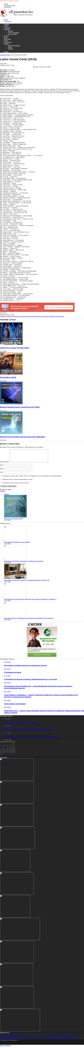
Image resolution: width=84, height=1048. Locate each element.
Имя (2, 465)
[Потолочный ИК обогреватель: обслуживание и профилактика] (16, 985)
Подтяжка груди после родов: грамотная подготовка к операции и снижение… (30, 599)
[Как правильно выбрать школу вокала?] (15, 540)
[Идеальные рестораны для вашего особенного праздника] (15, 559)
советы (53, 1038)
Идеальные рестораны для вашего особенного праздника (23, 561)
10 (1, 748)
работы (31, 1038)
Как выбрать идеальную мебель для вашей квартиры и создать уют (26, 580)
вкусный (7, 1035)
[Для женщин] (16, 16)
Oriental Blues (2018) (8, 377)
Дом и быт (7, 27)
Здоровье (7, 29)
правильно (74, 1035)
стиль (58, 1038)
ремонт (35, 1038)
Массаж (10, 31)
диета (23, 1035)
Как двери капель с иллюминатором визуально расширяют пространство (28, 618)
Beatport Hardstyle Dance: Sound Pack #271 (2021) (20, 407)
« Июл (2, 756)
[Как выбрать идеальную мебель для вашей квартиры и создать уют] (15, 578)
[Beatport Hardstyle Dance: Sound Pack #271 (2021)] (11, 403)
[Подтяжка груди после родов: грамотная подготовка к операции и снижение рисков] (15, 597)
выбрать (14, 1035)
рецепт (40, 1038)
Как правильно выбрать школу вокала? (17, 542)
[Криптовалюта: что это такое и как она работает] (17, 803)
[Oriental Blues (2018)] (11, 374)
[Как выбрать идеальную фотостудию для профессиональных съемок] (17, 1008)
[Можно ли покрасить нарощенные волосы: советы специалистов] (17, 848)
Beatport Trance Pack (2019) (13, 518)
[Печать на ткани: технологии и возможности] (20, 1031)
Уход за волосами (13, 32)
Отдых (6, 40)
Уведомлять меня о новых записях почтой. (15, 483)
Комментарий (5, 462)
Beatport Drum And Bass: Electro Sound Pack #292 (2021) (22, 437)
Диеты (6, 26)
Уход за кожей (12, 34)
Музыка (10, 49)
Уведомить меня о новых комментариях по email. (17, 479)
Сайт (1, 472)
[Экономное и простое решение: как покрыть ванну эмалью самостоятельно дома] (17, 780)
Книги (10, 47)
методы (38, 1035)
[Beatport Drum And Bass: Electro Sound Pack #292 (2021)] (11, 433)
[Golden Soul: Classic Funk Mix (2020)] (11, 344)
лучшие (33, 1035)
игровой (29, 1035)
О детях (6, 36)
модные (43, 1035)
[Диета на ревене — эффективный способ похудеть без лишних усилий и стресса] (17, 962)
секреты (46, 1038)
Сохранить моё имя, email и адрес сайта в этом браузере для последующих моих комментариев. (32, 476)
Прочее (6, 44)
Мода (5, 37)
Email (2, 468)
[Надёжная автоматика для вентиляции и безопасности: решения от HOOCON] (20, 940)
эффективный (73, 1038)
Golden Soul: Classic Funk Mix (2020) (14, 348)
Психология (7, 42)
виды (2, 1035)
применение (19, 1038)
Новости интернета (14, 45)
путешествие (26, 1038)
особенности (62, 1035)
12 (5, 748)
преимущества (8, 1038)
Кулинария (7, 39)
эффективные (64, 1038)
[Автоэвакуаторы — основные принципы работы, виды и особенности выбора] (15, 871)
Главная (6, 24)
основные (51, 1035)
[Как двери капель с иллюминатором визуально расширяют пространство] (15, 616)
